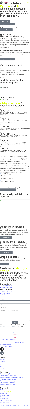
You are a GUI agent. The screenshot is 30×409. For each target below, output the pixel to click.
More (1, 86)
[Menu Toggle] (28, 2)
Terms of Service (15, 326)
